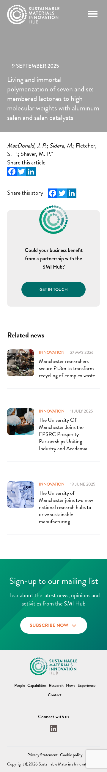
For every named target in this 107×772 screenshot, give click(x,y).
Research (56, 685)
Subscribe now (49, 625)
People (19, 685)
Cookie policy (71, 755)
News (70, 685)
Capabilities (36, 685)
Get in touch (54, 289)
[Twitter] (21, 171)
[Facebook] (12, 171)
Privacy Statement (42, 755)
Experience (86, 685)
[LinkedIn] (31, 171)
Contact (55, 695)
